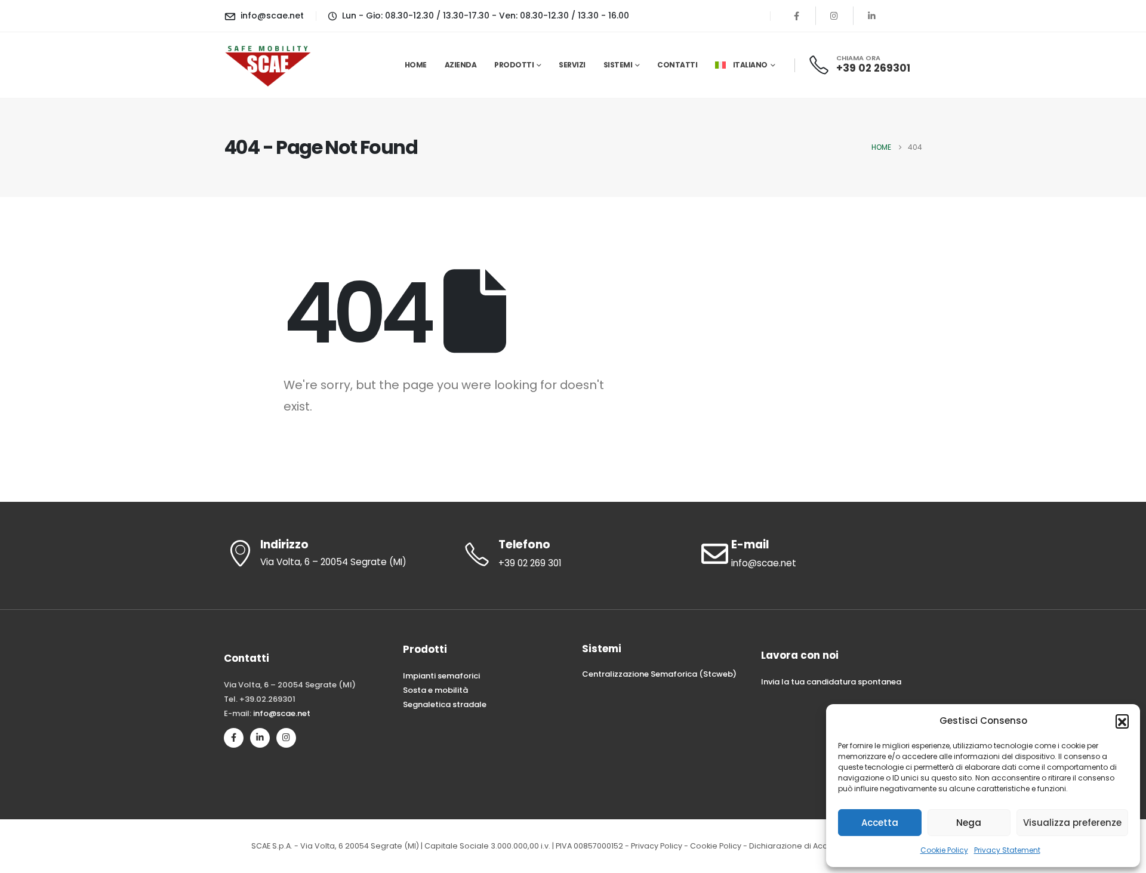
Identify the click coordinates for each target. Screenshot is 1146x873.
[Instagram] (834, 15)
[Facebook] (796, 15)
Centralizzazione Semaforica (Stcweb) (659, 674)
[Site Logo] (268, 65)
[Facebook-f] (234, 738)
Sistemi (618, 65)
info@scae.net (281, 713)
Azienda (461, 65)
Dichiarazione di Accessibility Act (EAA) (822, 846)
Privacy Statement (1007, 850)
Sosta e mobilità (435, 690)
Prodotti (514, 65)
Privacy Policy (656, 846)
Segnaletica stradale (444, 704)
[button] (1122, 721)
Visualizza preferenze (1072, 822)
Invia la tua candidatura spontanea (831, 681)
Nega (968, 822)
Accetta (879, 822)
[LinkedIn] (872, 15)
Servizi (572, 65)
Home (416, 65)
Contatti (677, 65)
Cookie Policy (944, 850)
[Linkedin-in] (260, 738)
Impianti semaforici (441, 675)
